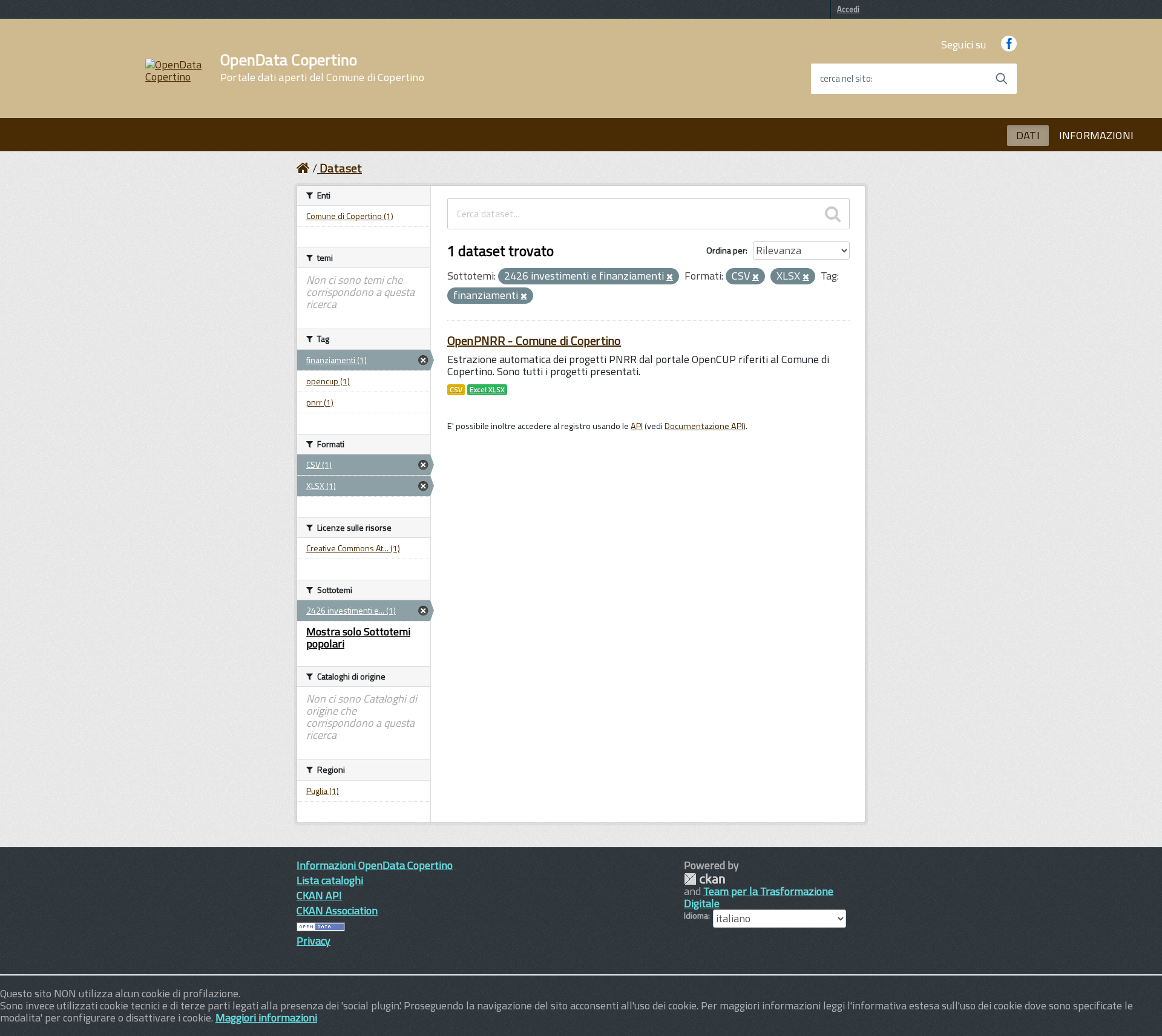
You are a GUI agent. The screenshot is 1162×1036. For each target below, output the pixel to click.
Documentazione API (704, 426)
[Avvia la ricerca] (1001, 79)
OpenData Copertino (322, 68)
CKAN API (319, 895)
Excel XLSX (487, 389)
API (637, 426)
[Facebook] (1009, 44)
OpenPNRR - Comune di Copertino (534, 340)
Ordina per (726, 250)
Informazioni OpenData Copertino (375, 865)
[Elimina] (669, 277)
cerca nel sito (845, 79)
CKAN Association (337, 910)
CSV (456, 389)
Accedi (848, 9)
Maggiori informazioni (266, 1017)
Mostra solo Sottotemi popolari (358, 637)
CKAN (704, 879)
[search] (833, 214)
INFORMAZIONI (1096, 135)
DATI (1028, 135)
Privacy (313, 941)
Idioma (696, 916)
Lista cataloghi (330, 880)
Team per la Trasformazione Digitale (758, 897)
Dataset (341, 168)
